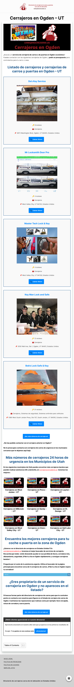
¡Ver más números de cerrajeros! (36, 436)
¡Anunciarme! (41, 631)
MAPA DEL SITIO (9, 668)
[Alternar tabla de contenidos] (22, 645)
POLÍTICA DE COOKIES (11, 665)
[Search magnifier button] (69, 574)
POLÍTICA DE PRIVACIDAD (12, 661)
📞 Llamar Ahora (36, 139)
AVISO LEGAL (8, 658)
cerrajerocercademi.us (48, 470)
